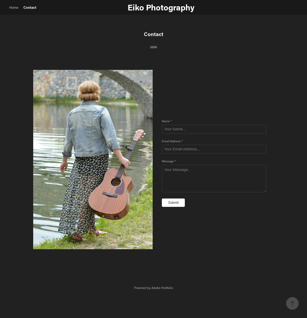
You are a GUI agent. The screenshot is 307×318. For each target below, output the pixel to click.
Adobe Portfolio (162, 288)
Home (13, 7)
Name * (167, 121)
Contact (29, 7)
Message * (169, 161)
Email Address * (172, 141)
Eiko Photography (153, 7)
